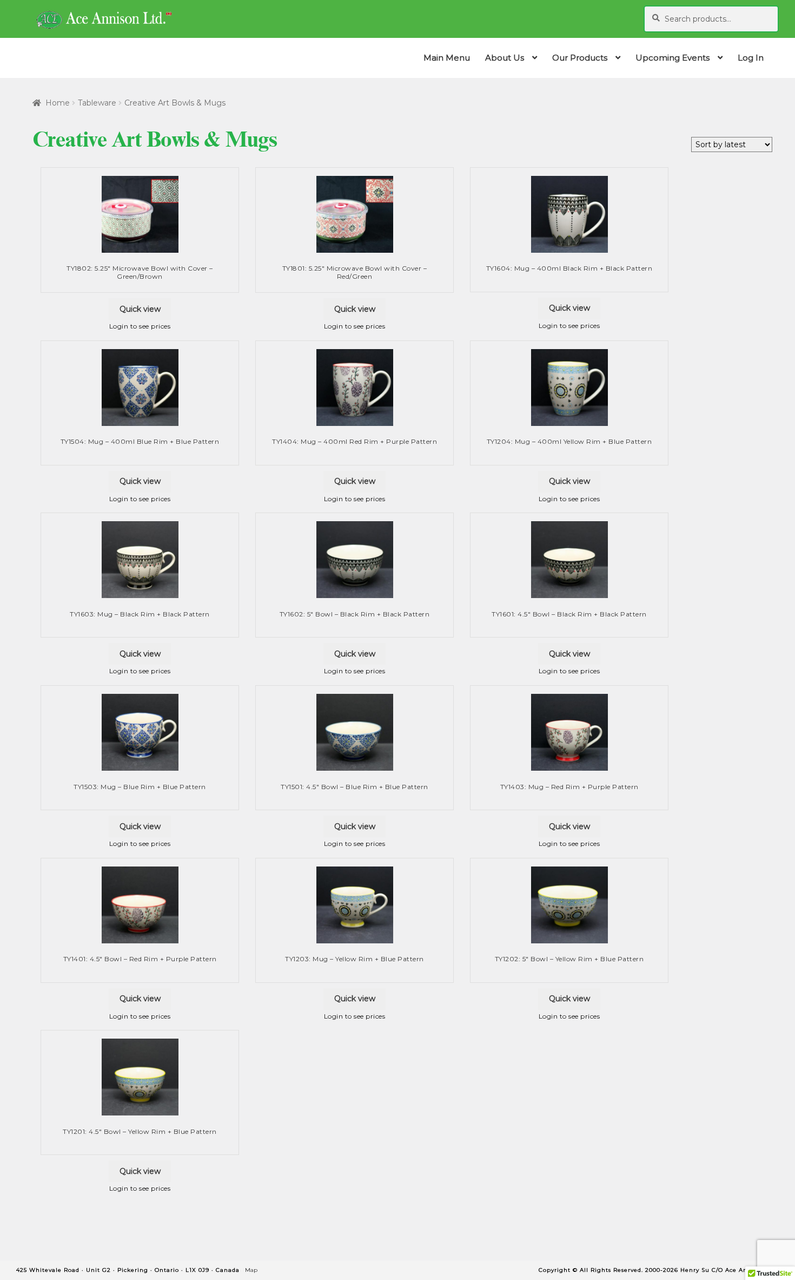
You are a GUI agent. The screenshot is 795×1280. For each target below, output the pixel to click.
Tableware (97, 103)
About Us (504, 57)
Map (251, 1270)
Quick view (140, 309)
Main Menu (446, 57)
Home (57, 103)
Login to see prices (140, 326)
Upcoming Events (672, 57)
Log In (751, 57)
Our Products (579, 57)
